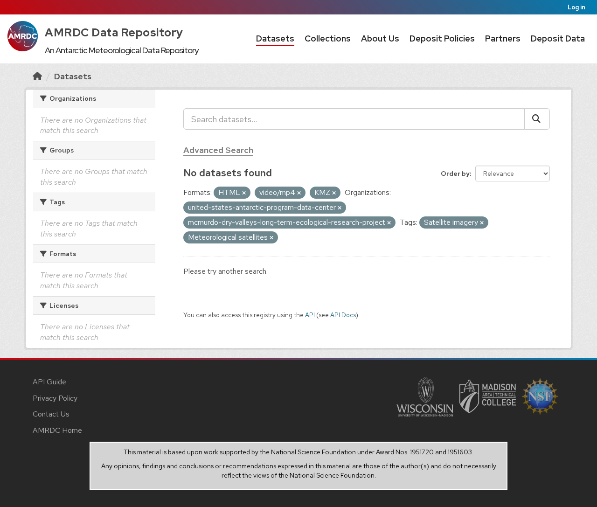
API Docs (343, 315)
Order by (455, 173)
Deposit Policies (442, 38)
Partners (503, 38)
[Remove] (244, 193)
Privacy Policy (55, 398)
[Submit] (537, 119)
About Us (380, 38)
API (310, 315)
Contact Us (51, 414)
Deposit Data (558, 38)
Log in (576, 7)
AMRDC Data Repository (114, 32)
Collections (328, 38)
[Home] (37, 76)
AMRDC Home (57, 430)
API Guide (49, 382)
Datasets (275, 38)
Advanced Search (218, 150)
